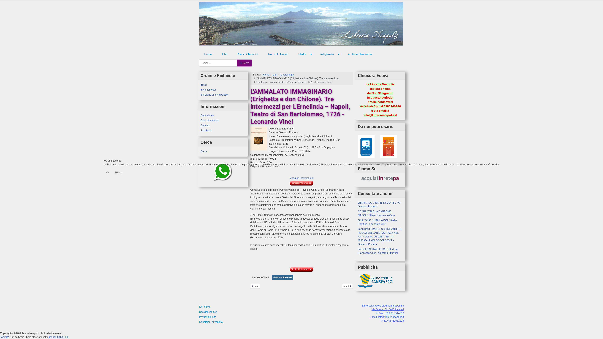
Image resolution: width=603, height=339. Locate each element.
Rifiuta (118, 172)
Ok (107, 172)
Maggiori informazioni (302, 178)
